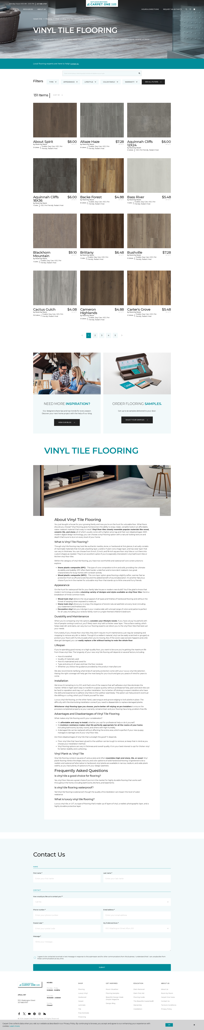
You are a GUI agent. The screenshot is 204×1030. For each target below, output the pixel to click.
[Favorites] (190, 9)
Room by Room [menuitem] (167, 993)
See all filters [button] (151, 82)
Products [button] (14, 9)
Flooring (48, 19)
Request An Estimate (172, 9)
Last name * (107, 873)
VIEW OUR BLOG (64, 422)
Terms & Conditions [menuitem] (168, 1005)
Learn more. (15, 1026)
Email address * (109, 909)
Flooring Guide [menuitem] (139, 997)
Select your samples (135, 420)
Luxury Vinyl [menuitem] (83, 993)
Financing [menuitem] (82, 1017)
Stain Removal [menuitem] (138, 989)
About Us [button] (41, 9)
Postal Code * (38, 923)
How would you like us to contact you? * (48, 896)
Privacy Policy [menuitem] (166, 1009)
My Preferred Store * (110, 923)
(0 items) (194, 9)
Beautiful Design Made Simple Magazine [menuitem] (114, 998)
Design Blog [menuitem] (110, 1003)
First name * (37, 873)
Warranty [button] (129, 82)
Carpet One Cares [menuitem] (168, 997)
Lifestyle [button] (89, 82)
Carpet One (37, 19)
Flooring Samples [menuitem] (112, 993)
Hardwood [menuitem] (82, 997)
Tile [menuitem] (79, 1009)
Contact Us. (74, 64)
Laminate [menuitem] (81, 1005)
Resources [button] (28, 9)
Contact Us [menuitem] (165, 1001)
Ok (169, 1025)
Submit (102, 967)
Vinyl (57, 19)
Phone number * (39, 909)
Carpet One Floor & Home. (34, 1019)
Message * (37, 936)
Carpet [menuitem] (80, 1001)
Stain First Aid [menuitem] (138, 993)
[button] (186, 9)
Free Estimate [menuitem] (83, 1013)
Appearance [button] (69, 82)
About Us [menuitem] (164, 989)
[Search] (139, 73)
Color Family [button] (109, 82)
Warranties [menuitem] (137, 1005)
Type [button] (51, 82)
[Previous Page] (82, 335)
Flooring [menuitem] (81, 989)
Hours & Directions (150, 9)
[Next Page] (121, 335)
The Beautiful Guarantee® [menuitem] (143, 1001)
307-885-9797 (42, 4)
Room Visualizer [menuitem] (112, 989)
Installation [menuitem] (137, 1009)
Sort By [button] (56, 95)
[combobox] (99, 73)
